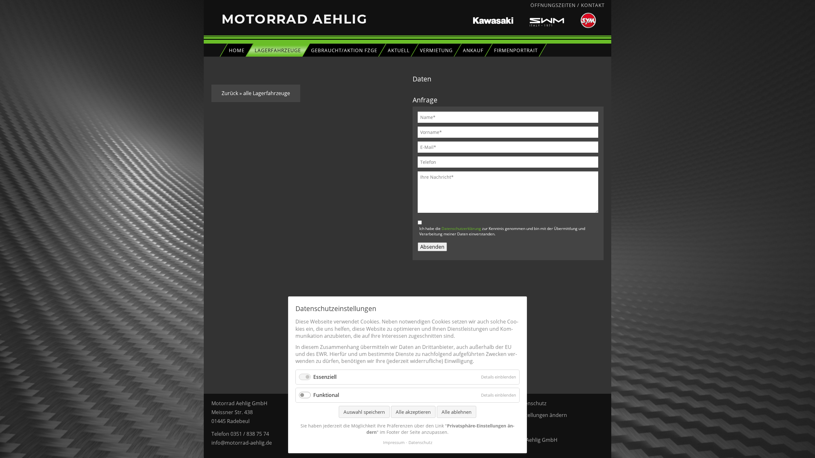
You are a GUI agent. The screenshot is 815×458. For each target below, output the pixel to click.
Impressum (394, 442)
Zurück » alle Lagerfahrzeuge (256, 93)
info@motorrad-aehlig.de (241, 442)
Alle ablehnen (456, 412)
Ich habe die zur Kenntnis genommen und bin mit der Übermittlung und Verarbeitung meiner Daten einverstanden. (502, 231)
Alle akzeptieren (413, 412)
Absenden (432, 246)
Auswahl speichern (364, 412)
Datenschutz (531, 403)
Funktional (326, 395)
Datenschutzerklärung (461, 228)
